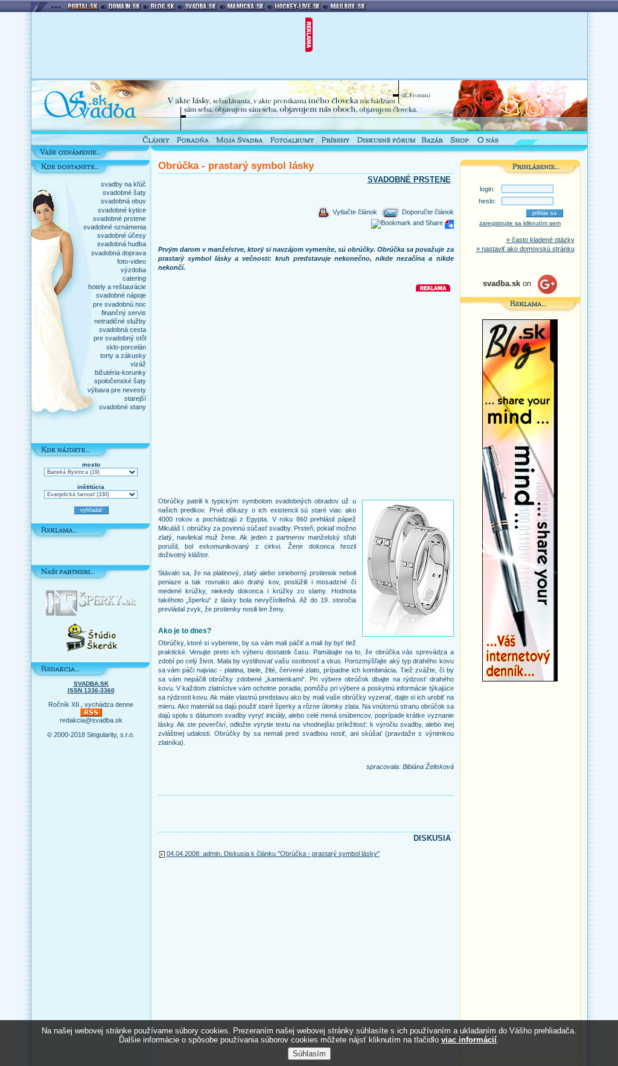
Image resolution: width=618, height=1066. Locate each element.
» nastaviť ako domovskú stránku (525, 248)
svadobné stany (122, 406)
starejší (135, 398)
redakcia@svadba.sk (91, 720)
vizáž (138, 364)
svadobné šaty (124, 192)
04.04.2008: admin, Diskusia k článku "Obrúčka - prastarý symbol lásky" (273, 853)
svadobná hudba (121, 243)
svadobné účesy (121, 235)
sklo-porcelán (126, 347)
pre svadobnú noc (119, 304)
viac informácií (469, 1039)
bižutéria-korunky (120, 372)
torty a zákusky (123, 355)
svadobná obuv (123, 201)
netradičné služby (120, 321)
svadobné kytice (122, 210)
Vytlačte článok (354, 211)
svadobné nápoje (121, 295)
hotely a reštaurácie (117, 286)
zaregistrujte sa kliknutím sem (520, 223)
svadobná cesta (122, 329)
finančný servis (123, 312)
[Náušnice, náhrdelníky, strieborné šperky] (91, 613)
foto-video (131, 261)
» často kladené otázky (540, 239)
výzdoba (133, 269)
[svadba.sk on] (520, 291)
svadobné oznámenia (114, 227)
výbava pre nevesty (117, 390)
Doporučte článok (427, 211)
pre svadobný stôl (120, 338)
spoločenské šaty (120, 381)
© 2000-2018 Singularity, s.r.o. (91, 734)
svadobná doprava (118, 253)
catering (134, 278)
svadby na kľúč (123, 184)
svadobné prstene (119, 218)
